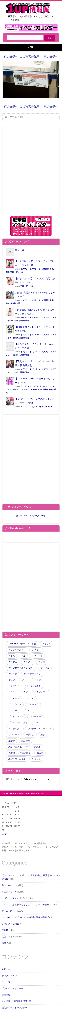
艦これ (40, 753)
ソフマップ (13, 698)
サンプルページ (9, 976)
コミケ (11, 692)
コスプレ (38, 680)
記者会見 (36, 759)
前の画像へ (11, 56)
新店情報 (25, 741)
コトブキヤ (35, 686)
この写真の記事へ (31, 56)
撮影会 (11, 741)
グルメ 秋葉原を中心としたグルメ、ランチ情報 (26, 904)
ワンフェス (13, 734)
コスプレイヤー (15, 686)
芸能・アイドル (16, 272)
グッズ (41, 662)
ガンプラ (27, 662)
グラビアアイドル (32, 674)
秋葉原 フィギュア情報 (19, 753)
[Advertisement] (31, 173)
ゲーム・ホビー (12, 389)
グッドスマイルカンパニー (21, 668)
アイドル (46, 644)
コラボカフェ (40, 692)
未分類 (13, 303)
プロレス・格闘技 (10, 924)
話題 (19, 303)
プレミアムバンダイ (18, 722)
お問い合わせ (8, 969)
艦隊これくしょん (16, 759)
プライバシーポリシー (12, 988)
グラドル (45, 668)
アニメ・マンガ (27, 386)
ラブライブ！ (14, 728)
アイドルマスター (16, 650)
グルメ (11, 680)
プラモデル (35, 716)
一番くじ (29, 734)
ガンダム (12, 662)
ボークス (38, 722)
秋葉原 (37, 747)
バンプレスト (14, 704)
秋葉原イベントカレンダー (14, 1008)
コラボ (24, 692)
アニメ (24, 656)
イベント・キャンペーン (31, 317)
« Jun (4, 834)
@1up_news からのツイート (31, 515)
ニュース (19, 250)
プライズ (27, 710)
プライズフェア (15, 716)
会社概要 (6, 995)
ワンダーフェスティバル (39, 728)
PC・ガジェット (10, 885)
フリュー (12, 710)
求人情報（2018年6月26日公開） (17, 1001)
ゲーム (24, 680)
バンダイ (29, 698)
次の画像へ (51, 56)
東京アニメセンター (18, 747)
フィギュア (33, 704)
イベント (38, 656)
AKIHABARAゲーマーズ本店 (22, 644)
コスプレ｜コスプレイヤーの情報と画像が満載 (24, 917)
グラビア (12, 674)
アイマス (36, 650)
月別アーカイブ (14, 779)
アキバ (11, 656)
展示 (43, 734)
